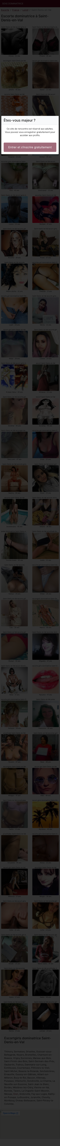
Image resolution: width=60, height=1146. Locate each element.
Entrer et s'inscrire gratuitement (30, 147)
